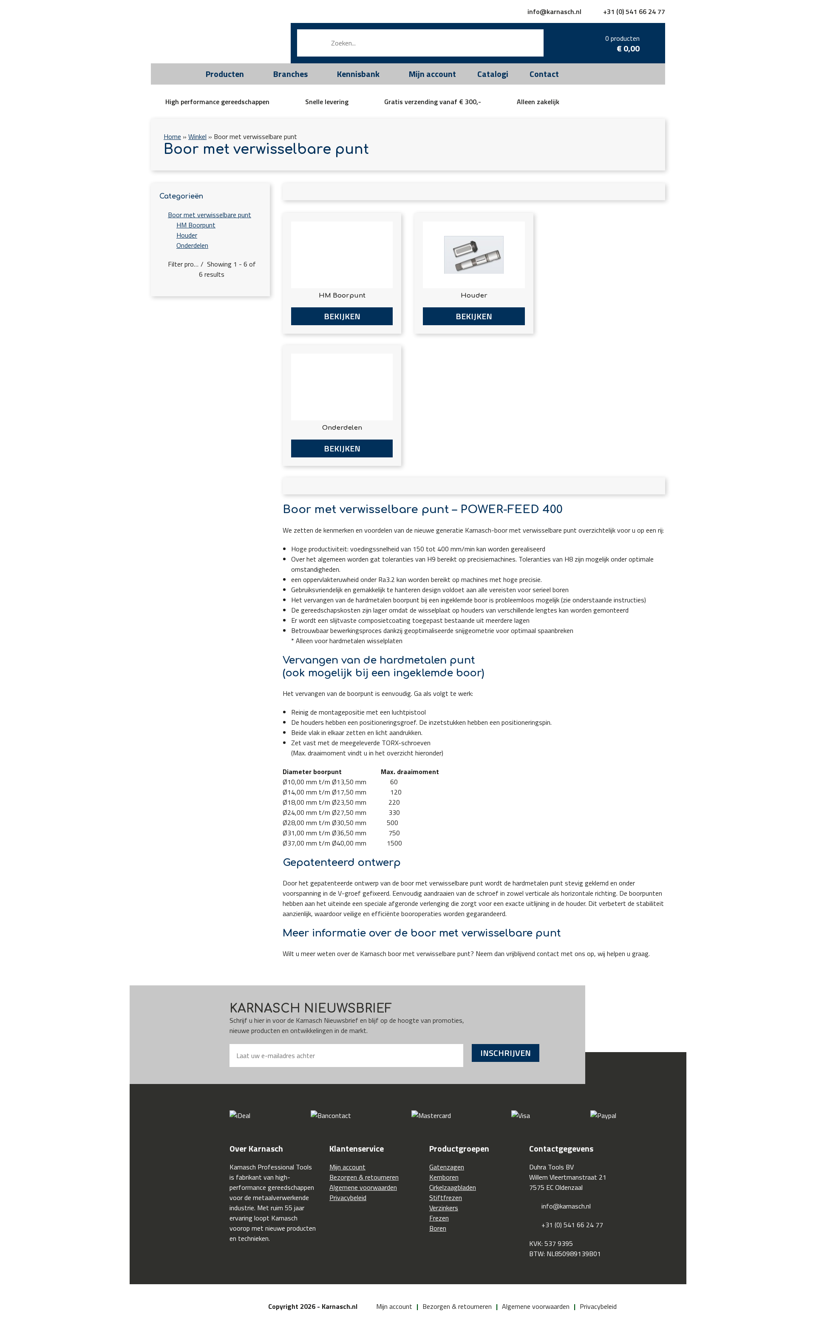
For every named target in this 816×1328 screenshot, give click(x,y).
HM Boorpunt (195, 225)
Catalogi (492, 73)
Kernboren (444, 1177)
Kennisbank (358, 73)
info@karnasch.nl (554, 11)
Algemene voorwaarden (363, 1187)
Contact (544, 73)
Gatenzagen (446, 1167)
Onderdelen (192, 245)
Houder (186, 235)
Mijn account (432, 73)
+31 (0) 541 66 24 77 (634, 11)
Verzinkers (443, 1208)
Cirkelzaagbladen (452, 1187)
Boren (437, 1228)
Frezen (439, 1218)
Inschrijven (505, 1052)
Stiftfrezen (445, 1197)
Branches (290, 73)
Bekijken (342, 316)
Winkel (197, 136)
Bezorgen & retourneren (364, 1177)
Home (172, 136)
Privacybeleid (347, 1197)
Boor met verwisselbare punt (209, 215)
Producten (225, 73)
